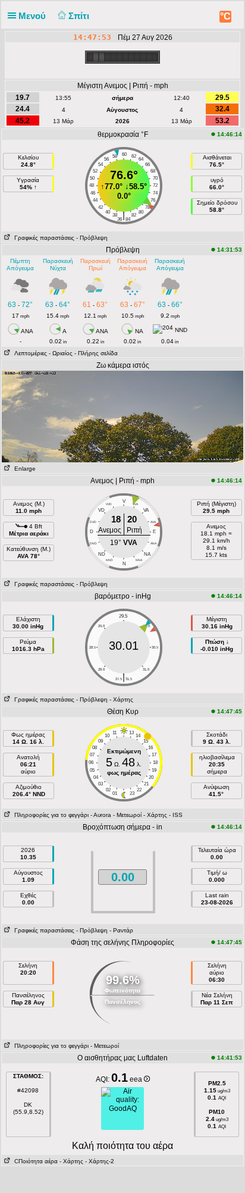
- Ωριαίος (61, 353)
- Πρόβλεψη (92, 237)
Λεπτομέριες (29, 353)
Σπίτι (80, 16)
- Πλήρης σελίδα (96, 353)
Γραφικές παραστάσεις (42, 237)
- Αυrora (100, 815)
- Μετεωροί (127, 815)
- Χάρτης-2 (98, 1161)
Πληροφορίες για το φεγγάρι (50, 815)
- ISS (176, 815)
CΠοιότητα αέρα (34, 1161)
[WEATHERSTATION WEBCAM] (122, 416)
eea (137, 1079)
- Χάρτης (121, 699)
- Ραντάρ (121, 930)
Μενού (33, 16)
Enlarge (23, 468)
